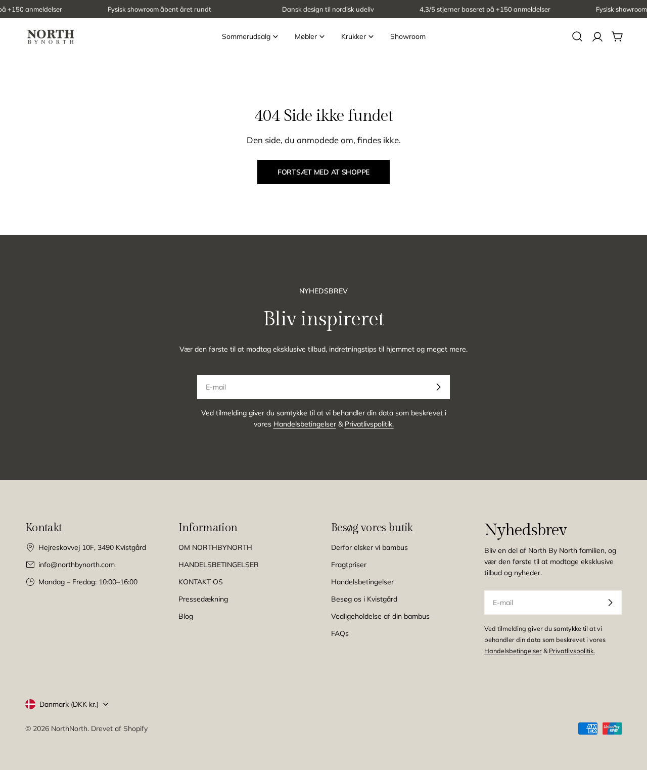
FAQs (340, 633)
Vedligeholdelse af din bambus (380, 616)
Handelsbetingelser (304, 424)
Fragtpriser (348, 564)
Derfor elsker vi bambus (369, 547)
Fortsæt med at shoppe (323, 172)
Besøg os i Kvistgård (364, 599)
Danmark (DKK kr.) (69, 704)
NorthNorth (69, 728)
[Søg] (577, 36)
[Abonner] (438, 387)
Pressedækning (203, 599)
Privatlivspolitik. (369, 424)
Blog (185, 616)
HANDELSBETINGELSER (218, 564)
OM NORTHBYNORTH (215, 547)
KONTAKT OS (200, 581)
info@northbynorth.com (76, 564)
